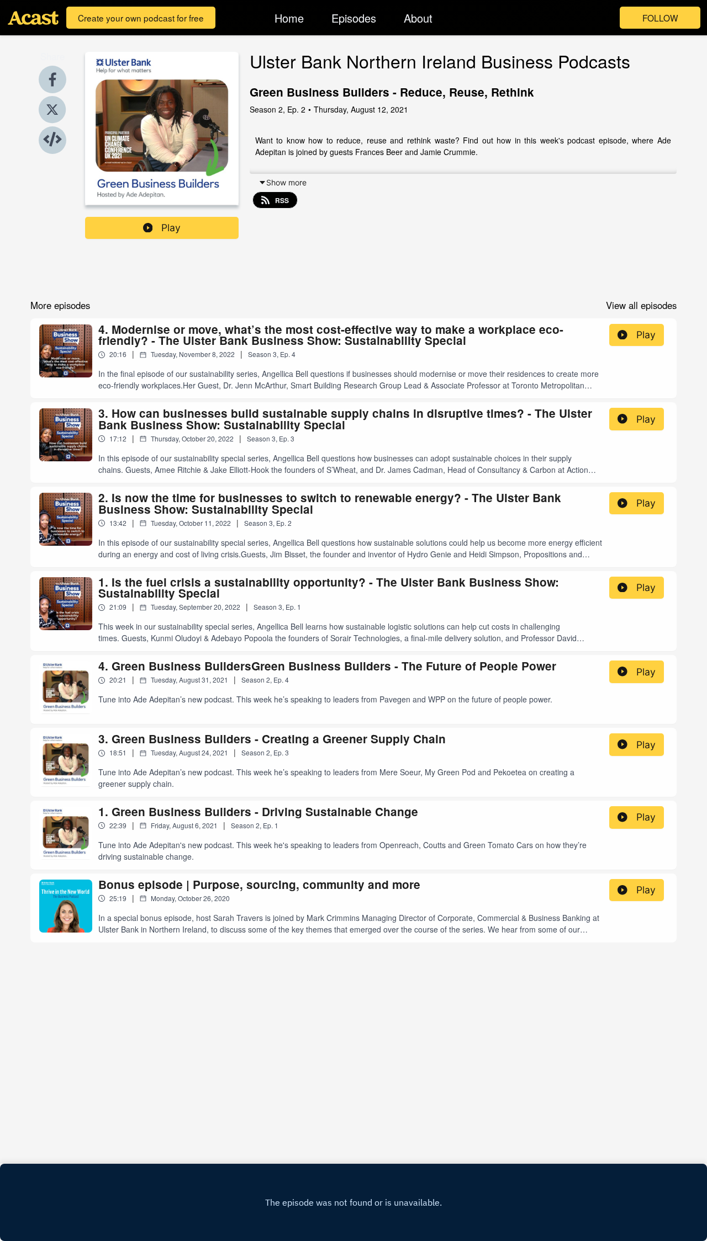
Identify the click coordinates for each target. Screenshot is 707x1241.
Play (171, 227)
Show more (286, 182)
